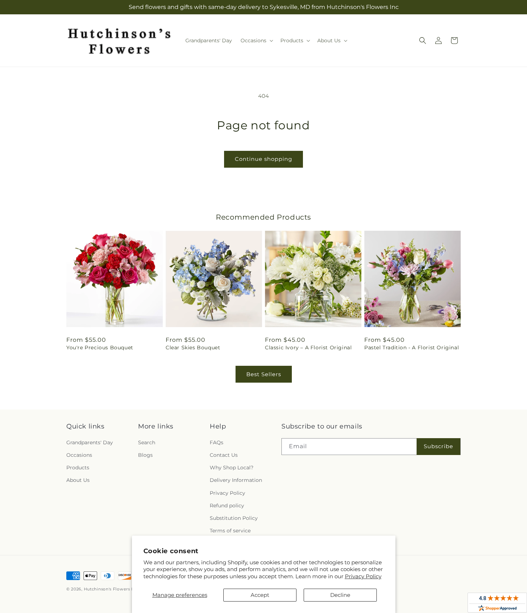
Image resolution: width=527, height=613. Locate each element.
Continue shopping (263, 158)
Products (77, 467)
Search (146, 442)
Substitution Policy (234, 518)
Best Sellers (263, 374)
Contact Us (224, 455)
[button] (256, 40)
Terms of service (230, 530)
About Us (78, 480)
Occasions (79, 455)
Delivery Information (236, 480)
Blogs (145, 455)
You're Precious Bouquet (99, 347)
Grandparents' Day (89, 442)
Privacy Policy (363, 576)
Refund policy (227, 505)
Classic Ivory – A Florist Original (308, 347)
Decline (340, 595)
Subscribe (438, 446)
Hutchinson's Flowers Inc (111, 589)
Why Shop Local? (231, 467)
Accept (260, 595)
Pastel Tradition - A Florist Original (411, 347)
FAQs (216, 442)
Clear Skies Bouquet (193, 347)
